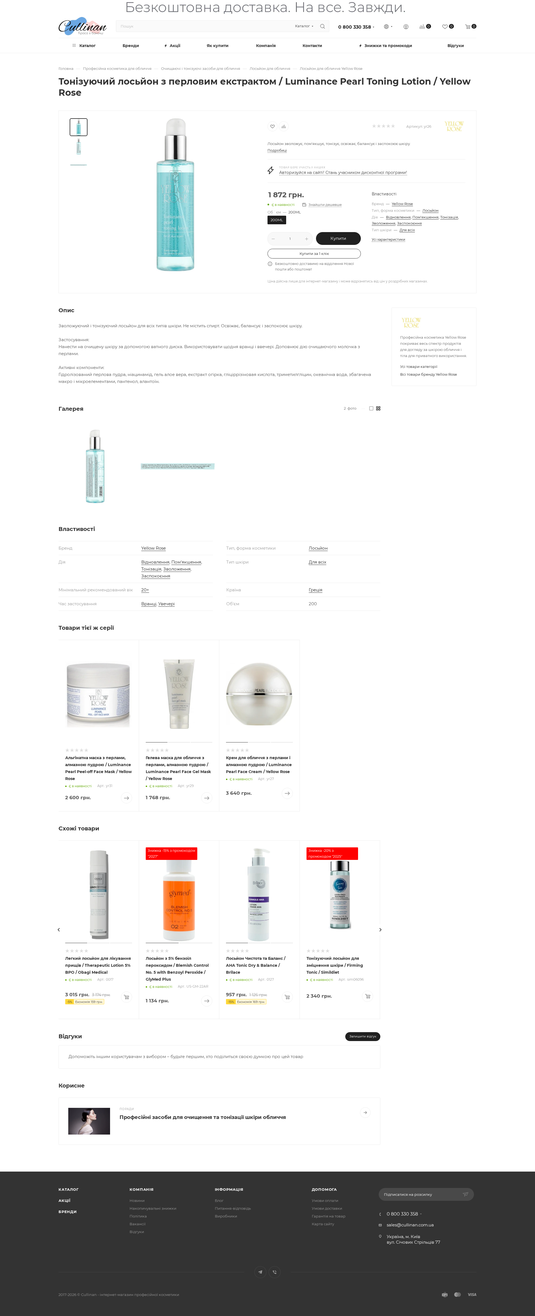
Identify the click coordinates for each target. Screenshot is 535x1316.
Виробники (226, 1216)
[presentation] (58, 929)
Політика (138, 1216)
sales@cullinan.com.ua (410, 1225)
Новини (137, 1200)
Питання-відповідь (233, 1208)
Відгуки (137, 1231)
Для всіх (407, 230)
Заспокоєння (409, 223)
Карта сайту (323, 1224)
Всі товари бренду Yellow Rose (428, 374)
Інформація (229, 1189)
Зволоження (383, 223)
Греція (315, 589)
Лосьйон (430, 210)
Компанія (142, 1189)
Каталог (69, 1189)
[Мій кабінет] (405, 27)
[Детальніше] (365, 1112)
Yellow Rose (402, 203)
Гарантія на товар (329, 1216)
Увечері (166, 603)
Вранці (148, 603)
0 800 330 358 (354, 27)
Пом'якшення (425, 217)
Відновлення (398, 217)
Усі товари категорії (418, 366)
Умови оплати (325, 1200)
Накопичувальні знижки (153, 1208)
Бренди (68, 1211)
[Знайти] (322, 26)
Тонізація (449, 217)
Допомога (324, 1189)
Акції (64, 1200)
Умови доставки (327, 1208)
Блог (219, 1200)
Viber (275, 1272)
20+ (145, 589)
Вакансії (138, 1224)
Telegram (260, 1272)
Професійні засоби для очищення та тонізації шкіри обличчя (203, 1117)
